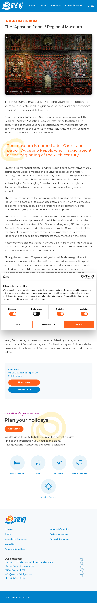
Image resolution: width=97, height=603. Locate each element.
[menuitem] (31, 4)
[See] (7, 37)
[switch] (36, 314)
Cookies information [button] (59, 529)
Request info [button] (24, 389)
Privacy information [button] (59, 539)
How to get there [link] (79, 473)
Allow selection (48, 324)
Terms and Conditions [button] (15, 549)
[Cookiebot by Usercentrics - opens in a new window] (83, 277)
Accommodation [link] (17, 473)
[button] (92, 5)
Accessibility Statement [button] (16, 539)
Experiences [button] (55, 5)
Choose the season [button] (73, 5)
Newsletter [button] (10, 544)
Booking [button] (31, 5)
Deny (18, 324)
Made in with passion (17, 597)
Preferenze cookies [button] (59, 534)
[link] (85, 559)
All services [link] (59, 473)
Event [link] (38, 473)
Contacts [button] (9, 529)
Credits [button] (8, 534)
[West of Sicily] (12, 6)
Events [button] (43, 5)
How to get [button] (24, 382)
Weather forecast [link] (48, 497)
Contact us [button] (14, 429)
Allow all (79, 324)
